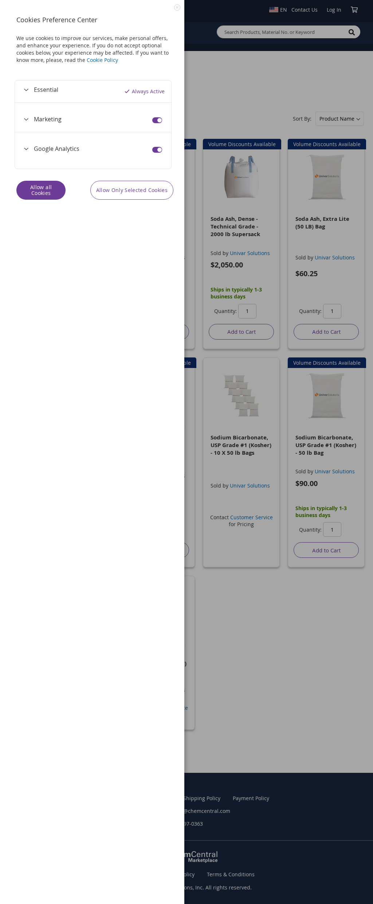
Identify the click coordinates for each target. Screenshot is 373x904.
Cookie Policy (102, 59)
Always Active (148, 91)
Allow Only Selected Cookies (132, 190)
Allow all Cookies (41, 190)
